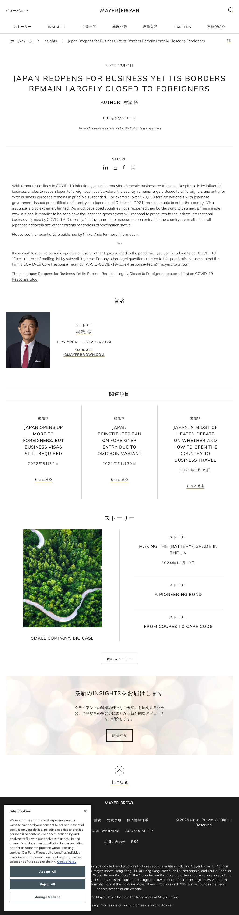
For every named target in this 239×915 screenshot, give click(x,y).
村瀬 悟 (131, 102)
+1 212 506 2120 (96, 342)
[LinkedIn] (105, 169)
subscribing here (80, 258)
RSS (135, 842)
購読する (119, 735)
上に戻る (119, 782)
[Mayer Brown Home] (119, 10)
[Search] (230, 10)
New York (67, 342)
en (229, 41)
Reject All (47, 884)
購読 (98, 820)
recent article (49, 234)
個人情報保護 (137, 820)
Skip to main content (23, 4)
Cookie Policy (66, 861)
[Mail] (115, 168)
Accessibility (139, 831)
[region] (47, 857)
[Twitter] (133, 169)
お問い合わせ (115, 842)
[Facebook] (124, 169)
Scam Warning (104, 831)
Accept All (47, 871)
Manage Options (47, 897)
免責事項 (114, 820)
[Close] (85, 811)
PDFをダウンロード (119, 118)
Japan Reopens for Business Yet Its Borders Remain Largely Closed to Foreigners (96, 273)
